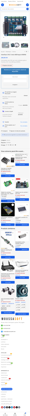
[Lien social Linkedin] (12, 145)
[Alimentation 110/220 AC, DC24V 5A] (8, 209)
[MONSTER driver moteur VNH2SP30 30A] (22, 155)
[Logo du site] (15, 4)
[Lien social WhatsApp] (14, 145)
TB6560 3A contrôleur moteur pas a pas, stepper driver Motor (7, 194)
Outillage (3, 352)
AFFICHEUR (3, 346)
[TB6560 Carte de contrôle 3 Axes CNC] (22, 184)
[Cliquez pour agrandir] (3, 37)
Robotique (8, 51)
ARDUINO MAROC (5, 335)
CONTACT (3, 396)
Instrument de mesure (6, 355)
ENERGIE (3, 382)
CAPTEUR (3, 342)
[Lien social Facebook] (7, 145)
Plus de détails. (23, 122)
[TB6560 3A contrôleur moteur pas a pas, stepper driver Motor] (8, 184)
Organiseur (3, 367)
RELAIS (2, 349)
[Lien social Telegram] (15, 145)
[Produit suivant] (28, 51)
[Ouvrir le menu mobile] (2, 4)
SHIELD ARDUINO (5, 344)
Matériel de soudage (6, 362)
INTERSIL (9, 142)
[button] (2, 26)
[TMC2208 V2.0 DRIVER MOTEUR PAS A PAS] (8, 160)
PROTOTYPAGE (4, 375)
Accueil (2, 51)
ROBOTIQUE (4, 373)
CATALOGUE (4, 392)
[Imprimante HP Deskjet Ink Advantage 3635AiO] (22, 264)
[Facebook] (4, 407)
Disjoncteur (4, 384)
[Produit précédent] (25, 51)
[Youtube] (2, 407)
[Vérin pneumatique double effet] (8, 291)
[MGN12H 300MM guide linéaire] (8, 240)
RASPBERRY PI (4, 339)
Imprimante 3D (5, 370)
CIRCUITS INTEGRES (5, 380)
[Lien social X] (8, 145)
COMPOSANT (4, 377)
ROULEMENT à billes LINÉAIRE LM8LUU (20, 242)
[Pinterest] (14, 407)
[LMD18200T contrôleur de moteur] (22, 209)
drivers (14, 51)
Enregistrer (15, 84)
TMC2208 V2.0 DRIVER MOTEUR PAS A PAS (6, 169)
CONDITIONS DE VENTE (6, 401)
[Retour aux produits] (26, 51)
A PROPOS (3, 394)
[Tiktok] (19, 407)
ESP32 (2, 337)
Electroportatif (4, 357)
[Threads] (17, 407)
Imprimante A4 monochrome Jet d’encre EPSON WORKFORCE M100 (8, 275)
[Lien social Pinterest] (10, 145)
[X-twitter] (9, 407)
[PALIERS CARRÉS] (22, 291)
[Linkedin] (12, 407)
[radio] (3, 306)
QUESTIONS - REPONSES (6, 399)
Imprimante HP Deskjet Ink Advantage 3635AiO (21, 271)
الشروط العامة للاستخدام (6, 403)
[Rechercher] (27, 9)
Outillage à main (5, 359)
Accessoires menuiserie (6, 364)
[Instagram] (7, 407)
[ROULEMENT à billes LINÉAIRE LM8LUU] (22, 236)
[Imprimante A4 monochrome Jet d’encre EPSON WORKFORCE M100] (8, 266)
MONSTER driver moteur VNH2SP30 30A (21, 158)
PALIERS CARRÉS (19, 298)
